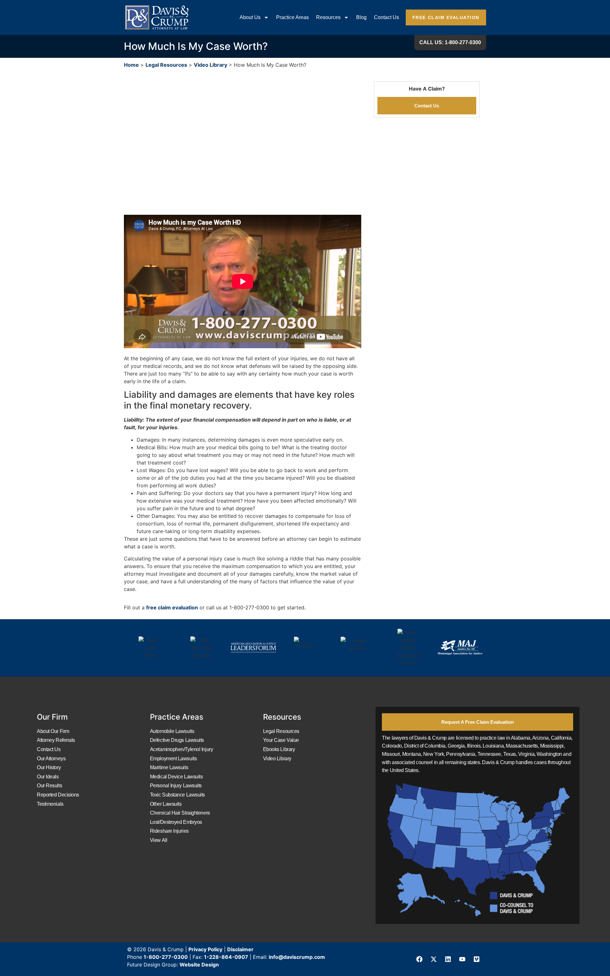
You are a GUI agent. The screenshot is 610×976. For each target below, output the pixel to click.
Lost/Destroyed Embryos (176, 822)
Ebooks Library (279, 749)
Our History (49, 767)
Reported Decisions (58, 794)
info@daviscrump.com (297, 957)
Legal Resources (166, 65)
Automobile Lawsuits (172, 731)
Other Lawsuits (166, 804)
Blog (361, 17)
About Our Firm (53, 731)
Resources (328, 17)
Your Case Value (281, 740)
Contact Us (386, 17)
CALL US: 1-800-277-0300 (450, 42)
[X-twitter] (433, 959)
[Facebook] (419, 959)
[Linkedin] (448, 959)
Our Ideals (48, 776)
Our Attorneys (51, 758)
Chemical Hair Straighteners (180, 813)
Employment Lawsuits (173, 758)
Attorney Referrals (56, 740)
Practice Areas (292, 17)
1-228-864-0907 (226, 957)
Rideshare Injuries (169, 831)
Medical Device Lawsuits (176, 776)
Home (131, 65)
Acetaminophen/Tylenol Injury (181, 749)
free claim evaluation (172, 607)
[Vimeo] (476, 959)
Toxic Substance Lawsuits (177, 794)
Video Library (210, 65)
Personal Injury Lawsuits (176, 785)
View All (158, 840)
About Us (250, 17)
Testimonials (50, 804)
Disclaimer (240, 949)
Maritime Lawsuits (169, 767)
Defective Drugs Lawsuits (177, 740)
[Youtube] (462, 959)
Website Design (199, 964)
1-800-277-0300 (166, 957)
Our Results (49, 785)
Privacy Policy (205, 949)
